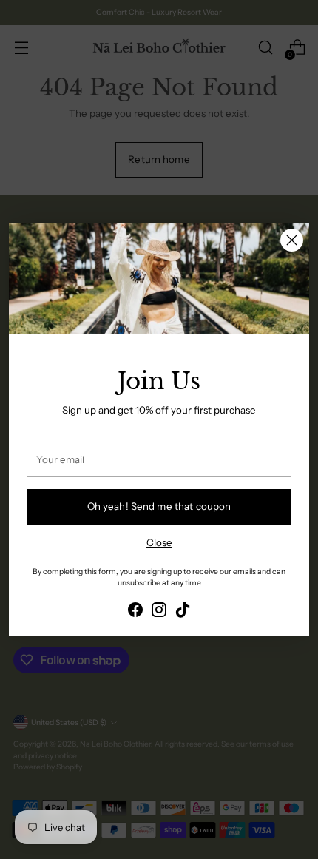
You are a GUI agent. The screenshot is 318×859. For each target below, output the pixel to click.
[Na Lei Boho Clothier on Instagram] (159, 612)
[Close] (291, 240)
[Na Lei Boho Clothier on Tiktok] (183, 612)
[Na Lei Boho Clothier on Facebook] (135, 612)
